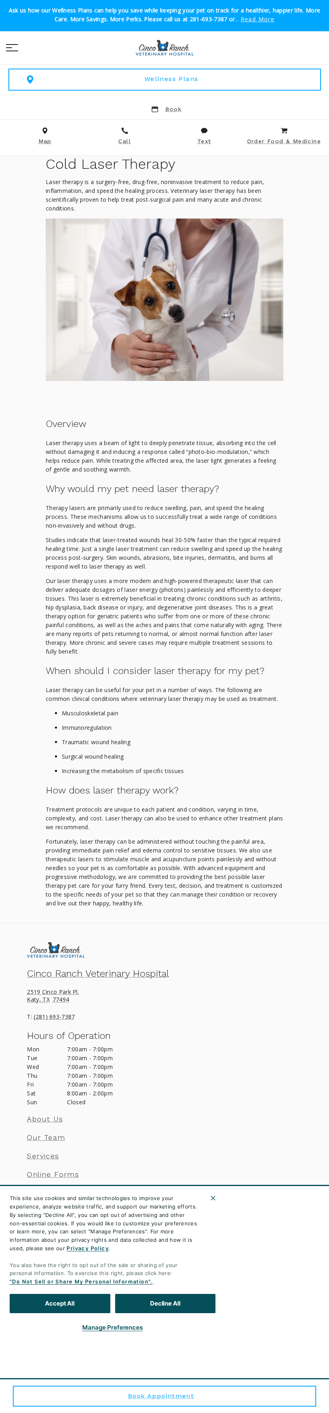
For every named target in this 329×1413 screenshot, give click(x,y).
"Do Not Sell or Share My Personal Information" (80, 1281)
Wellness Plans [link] (171, 79)
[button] (12, 47)
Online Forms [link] (53, 1174)
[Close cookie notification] (213, 1198)
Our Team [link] (46, 1137)
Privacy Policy (88, 1248)
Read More (258, 19)
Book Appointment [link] (161, 1396)
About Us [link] (45, 1119)
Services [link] (43, 1156)
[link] (164, 47)
